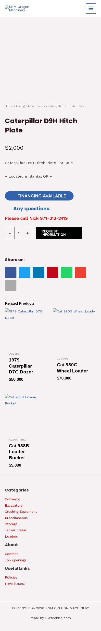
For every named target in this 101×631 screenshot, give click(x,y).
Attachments (36, 106)
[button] (10, 272)
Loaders (11, 536)
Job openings (15, 560)
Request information (53, 233)
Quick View (24, 346)
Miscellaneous (16, 518)
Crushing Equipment (21, 511)
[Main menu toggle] (91, 8)
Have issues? (15, 584)
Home (9, 106)
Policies (11, 577)
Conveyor (12, 499)
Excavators (14, 505)
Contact (11, 554)
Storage (11, 524)
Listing (20, 106)
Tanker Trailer (15, 530)
